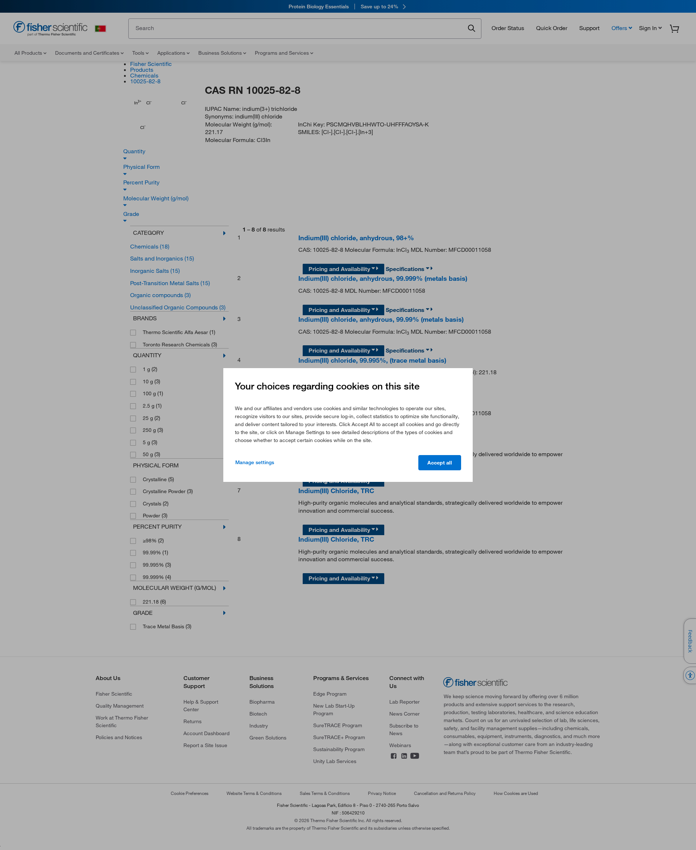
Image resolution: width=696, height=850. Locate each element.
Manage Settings (254, 462)
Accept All (439, 462)
